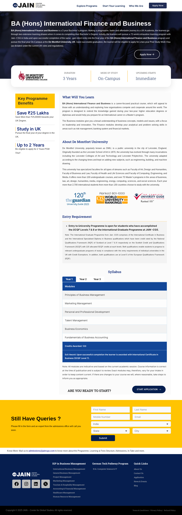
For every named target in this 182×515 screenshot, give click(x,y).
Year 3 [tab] (97, 279)
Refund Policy (170, 510)
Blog (136, 485)
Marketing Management (64, 480)
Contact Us (138, 473)
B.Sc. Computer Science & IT (105, 469)
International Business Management (69, 469)
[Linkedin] (36, 484)
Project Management (62, 477)
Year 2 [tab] (83, 279)
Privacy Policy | (156, 510)
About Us (138, 469)
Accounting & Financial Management (69, 488)
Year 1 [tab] (69, 279)
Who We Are (136, 6)
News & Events (140, 481)
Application (139, 477)
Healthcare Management (64, 492)
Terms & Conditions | (141, 510)
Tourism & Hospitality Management (68, 484)
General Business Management (66, 473)
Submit (103, 438)
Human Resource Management (66, 496)
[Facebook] (16, 484)
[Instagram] (26, 484)
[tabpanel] (114, 322)
